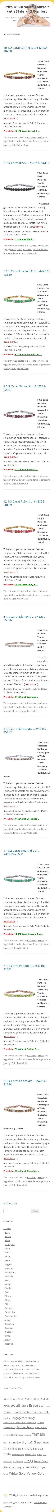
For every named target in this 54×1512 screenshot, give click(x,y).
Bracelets (31, 137)
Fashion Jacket (9, 1427)
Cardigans (10, 1244)
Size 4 (7, 1467)
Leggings (9, 1268)
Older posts (10, 1203)
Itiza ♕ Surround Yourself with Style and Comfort (27, 9)
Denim (7, 1412)
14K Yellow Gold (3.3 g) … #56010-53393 (21, 1377)
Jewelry (40, 137)
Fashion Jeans (25, 1427)
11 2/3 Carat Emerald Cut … (29, 934)
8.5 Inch (45, 1399)
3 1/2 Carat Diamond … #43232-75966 (24, 618)
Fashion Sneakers (24, 1435)
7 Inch (20, 1399)
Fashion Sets (41, 1427)
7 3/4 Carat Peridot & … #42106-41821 (25, 967)
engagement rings (24, 1418)
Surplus (20, 1467)
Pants (7, 1280)
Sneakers (9, 1308)
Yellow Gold (23, 145)
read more (9, 118)
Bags (7, 1232)
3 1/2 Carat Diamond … (26, 696)
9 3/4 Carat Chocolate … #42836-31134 (25, 1082)
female (36, 141)
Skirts (7, 1304)
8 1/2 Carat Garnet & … (26, 469)
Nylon (39, 1455)
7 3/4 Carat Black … (25, 239)
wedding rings (35, 1467)
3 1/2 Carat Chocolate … (27, 818)
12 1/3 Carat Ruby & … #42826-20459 (24, 503)
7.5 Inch (28, 1399)
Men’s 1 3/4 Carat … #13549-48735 (19, 1365)
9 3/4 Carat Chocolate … (27, 1171)
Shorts (8, 1300)
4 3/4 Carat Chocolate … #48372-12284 (21, 1369)
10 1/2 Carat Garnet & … (27, 130)
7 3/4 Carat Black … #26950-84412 (26, 163)
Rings (7, 1336)
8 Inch (36, 1399)
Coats (7, 1248)
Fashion (7, 1228)
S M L (14, 1468)
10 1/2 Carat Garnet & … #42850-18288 (25, 49)
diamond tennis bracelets (32, 1412)
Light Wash (43, 1442)
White (5, 1474)
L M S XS (38, 1448)
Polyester (18, 1461)
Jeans (7, 1260)
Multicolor (30, 1454)
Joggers (8, 1264)
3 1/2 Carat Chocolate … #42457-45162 (25, 730)
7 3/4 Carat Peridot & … (27, 1049)
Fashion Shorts (10, 1435)
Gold (13, 145)
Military (7, 1340)
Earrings (9, 1328)
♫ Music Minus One (12, 1388)
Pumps (8, 1284)
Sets (7, 1292)
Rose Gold (31, 711)
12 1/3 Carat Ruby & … (26, 584)
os (44, 1454)
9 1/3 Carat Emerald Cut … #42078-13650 (26, 273)
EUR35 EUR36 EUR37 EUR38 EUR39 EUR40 (19, 1423)
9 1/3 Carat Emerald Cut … (28, 354)
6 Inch (13, 141)
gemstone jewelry (14, 1442)
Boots (7, 1240)
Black (24, 1405)
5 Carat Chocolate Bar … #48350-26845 (21, 1373)
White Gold (31, 253)
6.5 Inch (13, 1399)
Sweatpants (10, 1316)
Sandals (8, 1288)
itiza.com (22, 1495)
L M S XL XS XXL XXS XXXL (12, 1449)
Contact (7, 1506)
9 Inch (6, 1405)
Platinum (7, 1461)
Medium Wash (18, 1454)
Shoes (8, 1296)
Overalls (9, 1276)
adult (19, 141)
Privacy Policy (40, 1502)
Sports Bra (10, 1312)
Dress (7, 1252)
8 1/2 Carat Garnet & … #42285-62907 (24, 388)
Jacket (8, 1256)
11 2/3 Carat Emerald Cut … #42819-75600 (21, 852)
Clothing (9, 1344)
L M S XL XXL (27, 1449)
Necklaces (9, 1332)
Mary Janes (10, 1272)
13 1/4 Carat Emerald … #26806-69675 (21, 1361)
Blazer (8, 1236)
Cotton (47, 1406)
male (7, 1454)
